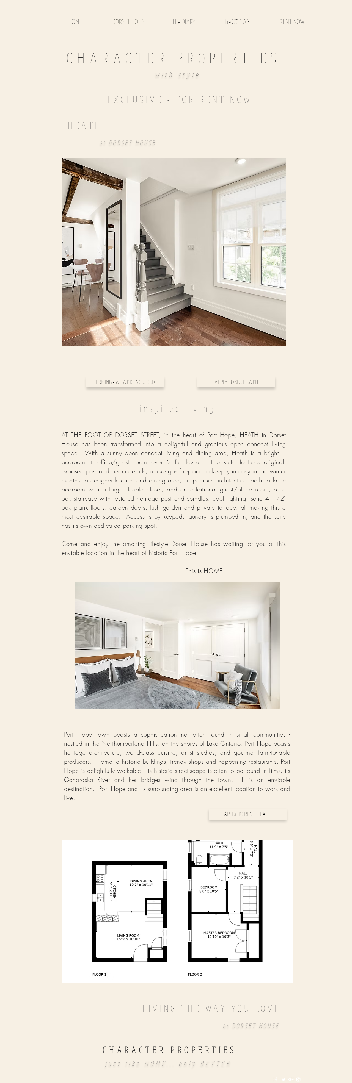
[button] (174, 252)
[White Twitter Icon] (283, 1079)
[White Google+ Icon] (291, 1079)
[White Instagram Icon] (298, 1079)
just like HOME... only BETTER (168, 1063)
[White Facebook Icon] (276, 1079)
